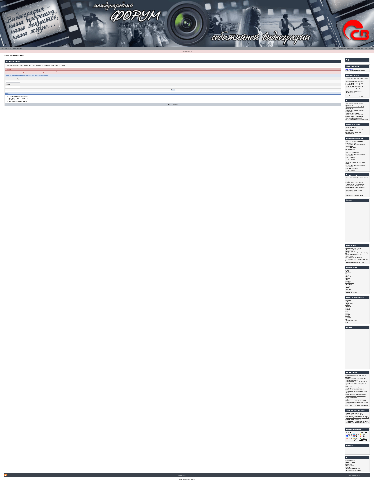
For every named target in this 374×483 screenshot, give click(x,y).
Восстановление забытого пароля (18, 96)
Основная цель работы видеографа (356, 400)
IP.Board (185, 479)
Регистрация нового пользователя (18, 98)
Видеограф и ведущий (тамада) (355, 388)
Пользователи (359, 48)
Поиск (365, 48)
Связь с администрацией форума (17, 101)
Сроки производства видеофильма (356, 378)
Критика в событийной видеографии (356, 381)
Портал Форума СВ (6, 48)
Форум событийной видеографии (14, 55)
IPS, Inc (193, 479)
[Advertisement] (357, 221)
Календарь (350, 48)
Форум (180, 479)
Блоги (334, 48)
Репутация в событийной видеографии (357, 405)
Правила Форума (17, 48)
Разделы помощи (13, 99)
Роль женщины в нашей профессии (356, 383)
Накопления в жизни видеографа (355, 389)
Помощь (371, 48)
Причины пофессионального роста (356, 399)
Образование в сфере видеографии (356, 394)
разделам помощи (60, 65)
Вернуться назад (173, 104)
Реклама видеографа (352, 380)
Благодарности (341, 48)
